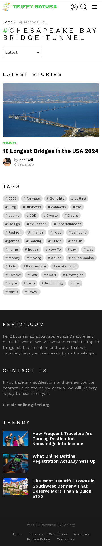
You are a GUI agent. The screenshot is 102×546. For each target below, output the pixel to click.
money (14, 258)
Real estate (36, 266)
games (14, 241)
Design (14, 224)
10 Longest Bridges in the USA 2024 (51, 151)
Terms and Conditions (48, 534)
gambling (79, 232)
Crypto (52, 215)
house (33, 249)
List (90, 249)
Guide (56, 241)
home (13, 249)
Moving (35, 258)
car (78, 207)
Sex (34, 275)
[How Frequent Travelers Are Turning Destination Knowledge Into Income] (15, 438)
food (58, 232)
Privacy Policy (38, 539)
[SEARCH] (83, 7)
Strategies (75, 275)
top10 (13, 292)
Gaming (35, 241)
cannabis (58, 207)
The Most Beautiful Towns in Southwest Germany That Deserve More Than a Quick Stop (64, 488)
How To (54, 249)
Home (18, 534)
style (12, 283)
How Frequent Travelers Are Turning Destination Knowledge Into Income (62, 438)
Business (33, 207)
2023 (12, 199)
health (76, 241)
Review (14, 275)
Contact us (66, 539)
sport (51, 275)
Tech (31, 283)
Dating (73, 215)
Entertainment (69, 224)
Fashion (14, 232)
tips (76, 283)
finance (37, 232)
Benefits (57, 199)
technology (54, 283)
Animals (33, 199)
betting (80, 199)
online (56, 258)
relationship (66, 266)
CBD (33, 215)
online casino (82, 258)
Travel (10, 143)
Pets (12, 266)
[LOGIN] (74, 7)
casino (14, 215)
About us (81, 534)
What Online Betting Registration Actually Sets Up (64, 459)
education (38, 224)
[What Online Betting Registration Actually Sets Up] (15, 463)
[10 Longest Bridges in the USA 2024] (51, 110)
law (74, 249)
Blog (12, 207)
